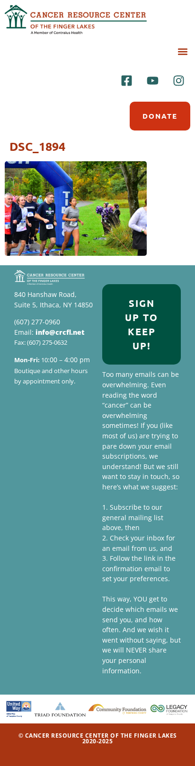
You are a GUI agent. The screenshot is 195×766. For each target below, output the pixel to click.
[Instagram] (178, 80)
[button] (182, 51)
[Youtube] (152, 80)
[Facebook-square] (126, 80)
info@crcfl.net (59, 332)
